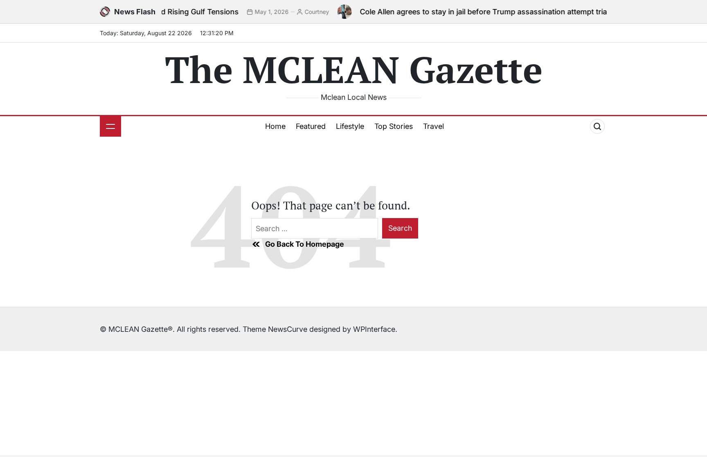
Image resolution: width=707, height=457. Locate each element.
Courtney (306, 11)
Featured (311, 126)
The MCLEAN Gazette (354, 69)
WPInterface (374, 329)
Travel (433, 126)
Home (275, 126)
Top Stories (393, 126)
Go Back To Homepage (304, 244)
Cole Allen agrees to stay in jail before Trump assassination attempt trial (473, 11)
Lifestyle (350, 126)
